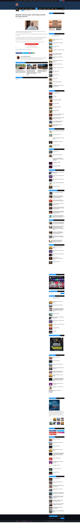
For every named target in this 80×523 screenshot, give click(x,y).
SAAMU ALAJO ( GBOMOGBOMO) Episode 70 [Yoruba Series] (58, 486)
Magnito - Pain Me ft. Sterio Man (57, 81)
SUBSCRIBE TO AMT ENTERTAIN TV (31, 44)
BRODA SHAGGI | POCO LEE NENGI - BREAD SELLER (58, 511)
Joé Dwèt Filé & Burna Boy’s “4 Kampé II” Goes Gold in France (58, 86)
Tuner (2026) (54, 96)
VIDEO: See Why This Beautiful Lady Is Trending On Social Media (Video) (58, 371)
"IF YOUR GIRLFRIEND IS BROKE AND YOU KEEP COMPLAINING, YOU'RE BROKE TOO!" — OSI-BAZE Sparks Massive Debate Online (58, 309)
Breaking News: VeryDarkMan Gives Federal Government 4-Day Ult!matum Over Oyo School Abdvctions (42, 71)
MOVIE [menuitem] (23, 8)
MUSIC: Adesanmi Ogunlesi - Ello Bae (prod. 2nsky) (58, 383)
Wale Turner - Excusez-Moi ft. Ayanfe (58, 67)
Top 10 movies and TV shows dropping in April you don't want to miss (58, 118)
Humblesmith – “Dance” (56, 472)
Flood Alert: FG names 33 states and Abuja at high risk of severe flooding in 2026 (58, 237)
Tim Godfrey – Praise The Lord (57, 134)
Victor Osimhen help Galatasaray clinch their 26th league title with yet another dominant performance (58, 212)
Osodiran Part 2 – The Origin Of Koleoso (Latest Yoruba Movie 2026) (58, 114)
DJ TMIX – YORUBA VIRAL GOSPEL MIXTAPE (58, 130)
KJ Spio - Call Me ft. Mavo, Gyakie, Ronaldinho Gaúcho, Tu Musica (57, 54)
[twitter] (60, 0)
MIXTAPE (43, 0)
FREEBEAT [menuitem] (44, 8)
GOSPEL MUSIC (30, 0)
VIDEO (48, 0)
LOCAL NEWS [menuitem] (30, 8)
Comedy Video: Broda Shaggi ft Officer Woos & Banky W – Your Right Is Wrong (58, 493)
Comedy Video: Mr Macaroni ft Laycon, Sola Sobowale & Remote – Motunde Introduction (58, 497)
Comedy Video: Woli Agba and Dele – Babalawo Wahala (58, 507)
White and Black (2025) (56, 110)
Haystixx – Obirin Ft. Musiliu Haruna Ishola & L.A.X (58, 61)
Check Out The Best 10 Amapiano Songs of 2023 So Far (58, 368)
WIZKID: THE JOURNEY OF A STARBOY (58, 192)
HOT (16, 0)
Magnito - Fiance (55, 78)
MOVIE (27, 0)
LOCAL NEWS (24, 0)
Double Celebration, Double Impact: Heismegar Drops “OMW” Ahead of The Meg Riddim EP (58, 159)
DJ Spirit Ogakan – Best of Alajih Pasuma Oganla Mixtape (58, 172)
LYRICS (18, 0)
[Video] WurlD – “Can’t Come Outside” (58, 386)
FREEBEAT (34, 0)
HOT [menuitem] (34, 8)
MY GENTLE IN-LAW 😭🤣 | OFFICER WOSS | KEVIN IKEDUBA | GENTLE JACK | (58, 504)
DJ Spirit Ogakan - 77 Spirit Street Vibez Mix (58, 176)
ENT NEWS (40, 0)
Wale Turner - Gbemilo (56, 71)
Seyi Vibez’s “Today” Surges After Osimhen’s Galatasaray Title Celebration (58, 200)
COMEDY (46, 0)
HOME (51, 0)
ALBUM (37, 0)
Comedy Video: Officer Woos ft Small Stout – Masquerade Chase (58, 500)
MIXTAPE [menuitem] (26, 8)
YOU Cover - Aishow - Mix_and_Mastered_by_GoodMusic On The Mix (58, 258)
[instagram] (62, 0)
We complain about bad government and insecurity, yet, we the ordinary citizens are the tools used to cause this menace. (21, 71)
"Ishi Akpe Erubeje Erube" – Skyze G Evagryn (58, 39)
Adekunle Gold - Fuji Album (56, 162)
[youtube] (52, 434)
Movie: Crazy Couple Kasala (56, 478)
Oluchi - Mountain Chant (28, 10)
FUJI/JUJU (21, 0)
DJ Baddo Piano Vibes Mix (56, 186)
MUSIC (53, 0)
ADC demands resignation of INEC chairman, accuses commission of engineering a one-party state (57, 241)
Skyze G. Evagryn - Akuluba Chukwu (58, 42)
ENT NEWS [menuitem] (48, 8)
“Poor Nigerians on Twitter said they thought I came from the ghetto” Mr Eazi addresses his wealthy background (58, 216)
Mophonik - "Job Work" (56, 46)
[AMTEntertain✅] (18, 18)
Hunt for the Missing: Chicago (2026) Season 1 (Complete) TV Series (58, 121)
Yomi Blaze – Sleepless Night (57, 390)
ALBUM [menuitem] (56, 8)
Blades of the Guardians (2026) (57, 99)
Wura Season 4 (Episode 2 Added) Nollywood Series (57, 125)
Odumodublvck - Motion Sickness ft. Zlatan (58, 57)
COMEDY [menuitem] (52, 8)
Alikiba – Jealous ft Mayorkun (57, 468)
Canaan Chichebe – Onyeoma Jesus (57, 141)
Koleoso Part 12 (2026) (56, 103)
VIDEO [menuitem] (17, 8)
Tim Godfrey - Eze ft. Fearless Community (58, 49)
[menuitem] (36, 9)
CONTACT (56, 0)
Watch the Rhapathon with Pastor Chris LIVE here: (58, 138)
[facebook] (59, 0)
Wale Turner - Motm (55, 74)
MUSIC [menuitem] (20, 8)
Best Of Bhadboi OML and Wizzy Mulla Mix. (58, 179)
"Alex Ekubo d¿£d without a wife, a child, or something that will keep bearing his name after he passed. (58, 208)
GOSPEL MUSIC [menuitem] (40, 8)
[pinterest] (63, 0)
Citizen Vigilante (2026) (56, 92)
